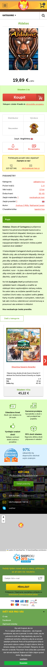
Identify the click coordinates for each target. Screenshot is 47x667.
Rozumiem (23, 663)
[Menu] (5, 5)
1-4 (42, 185)
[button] (21, 525)
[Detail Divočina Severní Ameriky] (23, 345)
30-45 (41, 193)
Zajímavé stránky (10, 624)
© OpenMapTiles (19, 550)
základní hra (38, 181)
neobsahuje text (36, 197)
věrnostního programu (35, 104)
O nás (5, 616)
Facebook (7, 620)
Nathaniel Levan (37, 205)
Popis (7, 219)
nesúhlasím (23, 659)
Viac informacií (26, 655)
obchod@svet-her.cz (31, 168)
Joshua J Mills (22, 205)
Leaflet (10, 550)
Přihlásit (23, 587)
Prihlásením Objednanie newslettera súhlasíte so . (23, 593)
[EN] (43, 201)
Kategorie (8, 15)
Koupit (19, 97)
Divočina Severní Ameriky (23, 367)
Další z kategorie (11, 318)
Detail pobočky (23, 484)
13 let (41, 189)
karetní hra (39, 209)
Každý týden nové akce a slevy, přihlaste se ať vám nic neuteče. (23, 570)
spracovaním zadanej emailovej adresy (23, 594)
